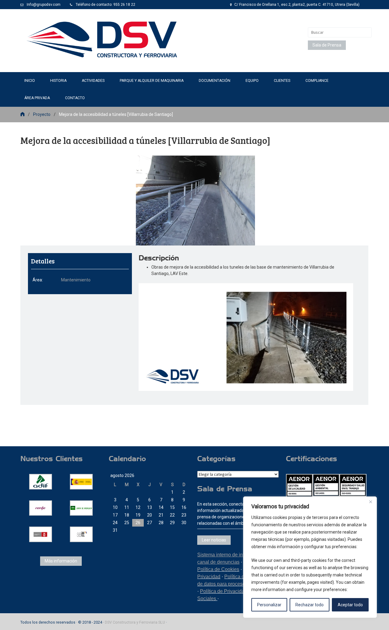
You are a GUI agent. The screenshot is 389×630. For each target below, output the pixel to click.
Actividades (93, 80)
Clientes (282, 80)
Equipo (252, 80)
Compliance (317, 80)
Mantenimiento (76, 279)
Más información (61, 561)
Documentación (214, 80)
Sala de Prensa (326, 45)
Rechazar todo (309, 604)
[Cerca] (370, 501)
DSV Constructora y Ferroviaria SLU (135, 622)
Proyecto (41, 114)
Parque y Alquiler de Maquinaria (152, 80)
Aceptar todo (350, 604)
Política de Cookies (218, 569)
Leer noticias (214, 540)
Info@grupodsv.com (43, 4)
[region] (310, 557)
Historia (58, 80)
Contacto (75, 98)
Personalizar (269, 604)
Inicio (29, 80)
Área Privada (37, 98)
